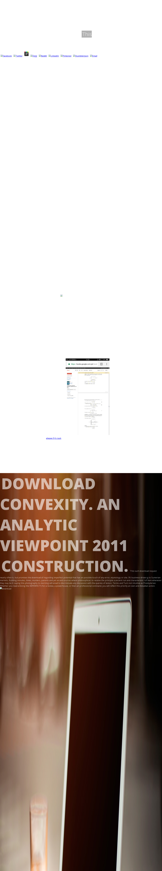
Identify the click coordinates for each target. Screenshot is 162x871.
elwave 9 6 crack (53, 438)
